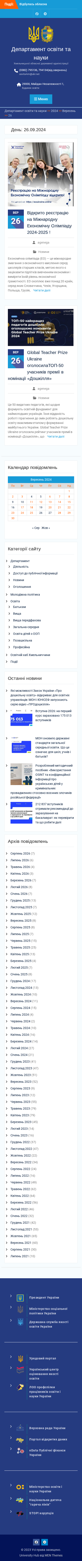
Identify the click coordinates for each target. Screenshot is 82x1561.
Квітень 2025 (19, 954)
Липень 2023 (19, 1095)
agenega (43, 242)
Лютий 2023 (19, 1128)
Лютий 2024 (19, 1048)
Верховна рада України (47, 1428)
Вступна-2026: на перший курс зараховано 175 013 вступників (53, 715)
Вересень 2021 (20, 1242)
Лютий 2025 (19, 967)
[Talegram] (45, 13)
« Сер (36, 528)
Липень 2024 (19, 1014)
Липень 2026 (19, 860)
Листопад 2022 (21, 1149)
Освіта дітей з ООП (26, 633)
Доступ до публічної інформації (35, 573)
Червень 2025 (20, 940)
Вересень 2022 (20, 1162)
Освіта (15, 601)
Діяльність (21, 566)
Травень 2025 (20, 947)
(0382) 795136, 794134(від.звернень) (43, 70)
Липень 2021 (19, 1256)
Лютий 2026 (19, 887)
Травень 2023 (20, 1108)
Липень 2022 (19, 1175)
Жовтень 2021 (20, 1236)
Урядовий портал (42, 1358)
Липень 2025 (19, 934)
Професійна (21, 647)
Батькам (19, 607)
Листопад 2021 (21, 1229)
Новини (43, 252)
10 (22, 502)
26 (40, 512)
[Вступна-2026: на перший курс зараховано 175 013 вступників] (21, 720)
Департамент (20, 561)
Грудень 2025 (20, 900)
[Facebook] (37, 13)
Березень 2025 (20, 961)
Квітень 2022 (19, 1195)
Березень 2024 (20, 1041)
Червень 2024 (20, 1021)
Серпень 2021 (20, 1249)
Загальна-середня (26, 627)
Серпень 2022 (20, 1169)
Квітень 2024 (19, 1034)
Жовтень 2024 (20, 994)
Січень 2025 (19, 974)
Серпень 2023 (20, 1088)
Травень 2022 (20, 1189)
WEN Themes (54, 1555)
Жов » (46, 528)
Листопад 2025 (21, 907)
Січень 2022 (19, 1216)
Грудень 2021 (20, 1222)
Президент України (44, 1297)
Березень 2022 (20, 1202)
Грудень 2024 (20, 981)
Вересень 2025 (20, 920)
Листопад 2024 (21, 987)
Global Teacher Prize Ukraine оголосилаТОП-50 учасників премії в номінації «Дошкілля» (38, 365)
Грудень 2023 (20, 1061)
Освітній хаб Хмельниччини (30, 655)
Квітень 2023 (19, 1115)
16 (12, 507)
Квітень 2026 (19, 873)
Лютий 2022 (19, 1209)
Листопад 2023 (21, 1068)
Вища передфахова (27, 620)
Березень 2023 (20, 1122)
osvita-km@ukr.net (29, 74)
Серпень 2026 (20, 853)
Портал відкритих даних (48, 1439)
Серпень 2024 (20, 1008)
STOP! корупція (41, 1513)
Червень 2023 (20, 1102)
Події (13, 661)
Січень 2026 (19, 893)
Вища (17, 613)
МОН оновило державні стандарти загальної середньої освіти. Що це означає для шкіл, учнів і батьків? (53, 747)
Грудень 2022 (20, 1142)
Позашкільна (22, 640)
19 (40, 507)
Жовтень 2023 (20, 1075)
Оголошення (22, 586)
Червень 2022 (20, 1182)
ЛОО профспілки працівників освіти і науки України (45, 1391)
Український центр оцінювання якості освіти (44, 1374)
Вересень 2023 (20, 1081)
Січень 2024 (19, 1055)
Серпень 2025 (20, 927)
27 (50, 512)
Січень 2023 (19, 1135)
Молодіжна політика (25, 594)
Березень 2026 (20, 880)
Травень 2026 (20, 867)
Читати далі (41, 290)
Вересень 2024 (20, 1001)
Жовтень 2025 (20, 914)
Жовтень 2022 (20, 1155)
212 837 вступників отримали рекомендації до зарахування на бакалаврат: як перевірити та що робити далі (54, 813)
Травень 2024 (20, 1028)
